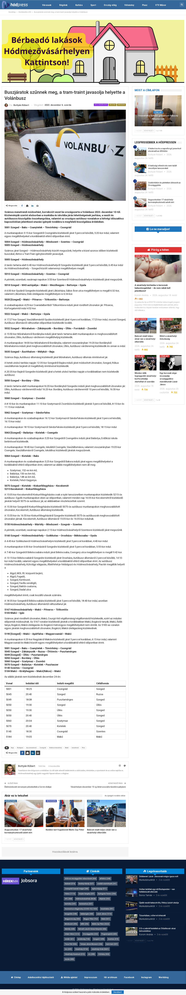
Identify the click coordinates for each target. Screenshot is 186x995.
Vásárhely (81, 949)
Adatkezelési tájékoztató (41, 977)
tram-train (112, 944)
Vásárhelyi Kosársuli (75, 954)
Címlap (158, 112)
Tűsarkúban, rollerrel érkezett (152, 915)
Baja (12, 747)
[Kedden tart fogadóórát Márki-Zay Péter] (65, 813)
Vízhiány (103, 954)
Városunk (46, 5)
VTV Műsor (160, 5)
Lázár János (104, 914)
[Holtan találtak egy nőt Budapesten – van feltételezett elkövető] (131, 892)
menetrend (75, 747)
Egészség (10, 801)
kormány (70, 904)
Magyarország (72, 919)
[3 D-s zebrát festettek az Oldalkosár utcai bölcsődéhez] (131, 931)
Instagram (146, 977)
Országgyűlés (90, 934)
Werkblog (164, 977)
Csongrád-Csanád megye (76, 889)
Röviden (51, 801)
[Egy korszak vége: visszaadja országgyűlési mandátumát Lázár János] (171, 362)
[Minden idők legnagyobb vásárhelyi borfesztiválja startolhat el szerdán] (146, 362)
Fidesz (70, 894)
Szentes (113, 939)
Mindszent (71, 924)
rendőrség (84, 939)
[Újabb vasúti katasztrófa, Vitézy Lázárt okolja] (131, 905)
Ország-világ (110, 5)
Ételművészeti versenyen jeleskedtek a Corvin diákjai (27, 787)
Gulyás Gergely (86, 894)
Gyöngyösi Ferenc (107, 894)
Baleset (70, 884)
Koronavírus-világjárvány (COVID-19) (81, 909)
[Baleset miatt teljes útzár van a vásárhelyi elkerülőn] (106, 813)
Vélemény (129, 5)
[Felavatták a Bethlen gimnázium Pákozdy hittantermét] (158, 110)
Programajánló (109, 934)
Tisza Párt (71, 944)
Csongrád (43, 747)
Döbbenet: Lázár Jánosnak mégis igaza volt (158, 876)
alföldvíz (105, 879)
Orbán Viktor (72, 934)
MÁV (85, 924)
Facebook (129, 977)
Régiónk (63, 5)
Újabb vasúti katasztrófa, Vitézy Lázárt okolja (159, 903)
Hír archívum (110, 977)
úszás (69, 959)
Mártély (70, 929)
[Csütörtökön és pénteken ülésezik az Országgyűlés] (140, 185)
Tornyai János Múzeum (91, 944)
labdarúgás (86, 914)
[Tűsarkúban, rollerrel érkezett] (131, 918)
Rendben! (118, 992)
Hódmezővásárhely (55, 747)
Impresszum (90, 977)
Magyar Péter (91, 919)
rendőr (69, 939)
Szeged (98, 939)
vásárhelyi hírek (100, 949)
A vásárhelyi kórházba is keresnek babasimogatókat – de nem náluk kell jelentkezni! (152, 288)
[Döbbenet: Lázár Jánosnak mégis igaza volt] (131, 879)
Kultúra (79, 5)
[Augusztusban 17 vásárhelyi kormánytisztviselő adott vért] (23, 813)
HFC (68, 899)
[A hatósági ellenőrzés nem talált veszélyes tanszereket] (140, 168)
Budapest (20, 747)
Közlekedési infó (101, 104)
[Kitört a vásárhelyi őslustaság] (171, 325)
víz (91, 954)
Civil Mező (141, 256)
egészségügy (99, 889)
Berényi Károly (86, 884)
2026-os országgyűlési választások (80, 879)
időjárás (104, 899)
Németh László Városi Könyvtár (92, 929)
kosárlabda (107, 909)
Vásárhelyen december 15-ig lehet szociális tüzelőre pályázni (98, 787)
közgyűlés (71, 914)
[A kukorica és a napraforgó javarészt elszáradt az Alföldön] (140, 151)
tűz (68, 949)
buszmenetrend (31, 747)
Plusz (144, 5)
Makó (66, 747)
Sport (93, 5)
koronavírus (85, 904)
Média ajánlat (70, 977)
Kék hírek (93, 801)
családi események (106, 884)
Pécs (83, 747)
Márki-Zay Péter (100, 924)
